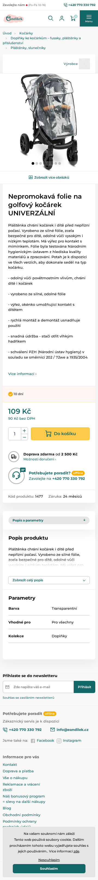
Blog (7, 808)
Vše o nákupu (15, 778)
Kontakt (10, 764)
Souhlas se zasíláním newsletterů (28, 698)
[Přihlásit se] (61, 18)
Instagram (72, 740)
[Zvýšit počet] (24, 431)
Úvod (7, 33)
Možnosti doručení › (39, 459)
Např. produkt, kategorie (37, 42)
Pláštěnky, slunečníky (28, 48)
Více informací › (22, 374)
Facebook (45, 740)
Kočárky (26, 33)
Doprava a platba (18, 771)
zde (76, 851)
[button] (50, 18)
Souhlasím (49, 868)
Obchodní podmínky (21, 815)
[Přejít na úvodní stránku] (14, 18)
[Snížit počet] (24, 437)
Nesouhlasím (49, 860)
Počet (14, 434)
